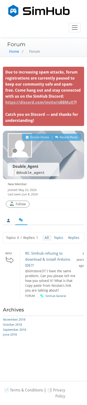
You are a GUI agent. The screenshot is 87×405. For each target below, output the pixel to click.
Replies (73, 238)
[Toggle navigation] (74, 27)
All (47, 238)
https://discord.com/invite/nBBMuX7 (40, 102)
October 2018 (12, 324)
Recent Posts (68, 137)
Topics (58, 238)
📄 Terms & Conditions (23, 390)
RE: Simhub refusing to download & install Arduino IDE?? (47, 259)
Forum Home (39, 137)
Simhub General (55, 296)
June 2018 (10, 334)
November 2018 (14, 319)
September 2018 (14, 329)
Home (14, 51)
